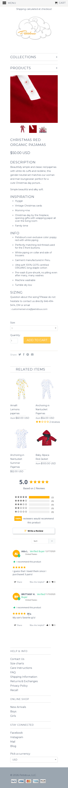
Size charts (17, 663)
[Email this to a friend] (32, 354)
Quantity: (15, 335)
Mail (12, 741)
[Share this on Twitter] (19, 354)
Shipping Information (23, 676)
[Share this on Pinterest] (27, 354)
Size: (12, 322)
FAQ (13, 672)
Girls (13, 715)
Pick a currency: (20, 753)
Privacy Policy (19, 685)
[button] (48, 582)
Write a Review (35, 530)
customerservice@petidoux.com (29, 309)
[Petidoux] (34, 28)
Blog (13, 746)
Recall (14, 690)
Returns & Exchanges (24, 681)
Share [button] (19, 582)
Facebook (16, 732)
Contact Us (17, 659)
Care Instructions (21, 667)
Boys (13, 711)
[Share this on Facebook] (23, 354)
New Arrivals (18, 707)
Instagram (16, 737)
